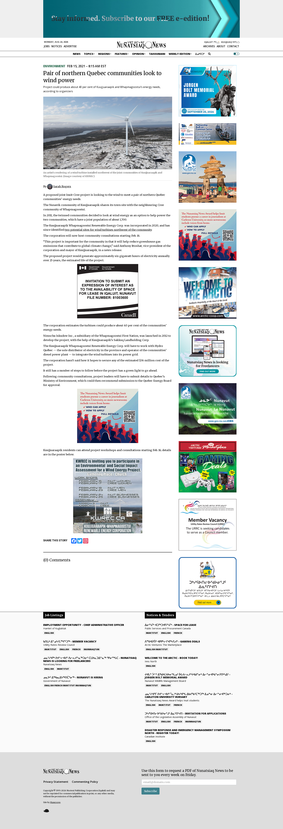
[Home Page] (141, 44)
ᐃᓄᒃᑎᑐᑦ (200, 53)
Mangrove (55, 802)
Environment (54, 66)
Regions (104, 53)
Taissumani (157, 53)
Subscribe (150, 791)
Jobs (47, 46)
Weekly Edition (179, 53)
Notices (56, 46)
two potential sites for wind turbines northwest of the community (108, 229)
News (76, 53)
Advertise (70, 46)
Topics (88, 53)
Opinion (138, 53)
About (221, 46)
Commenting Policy (85, 781)
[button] (46, 811)
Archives (209, 46)
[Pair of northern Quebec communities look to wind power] (107, 133)
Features (121, 53)
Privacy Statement (55, 781)
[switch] (236, 54)
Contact (233, 46)
